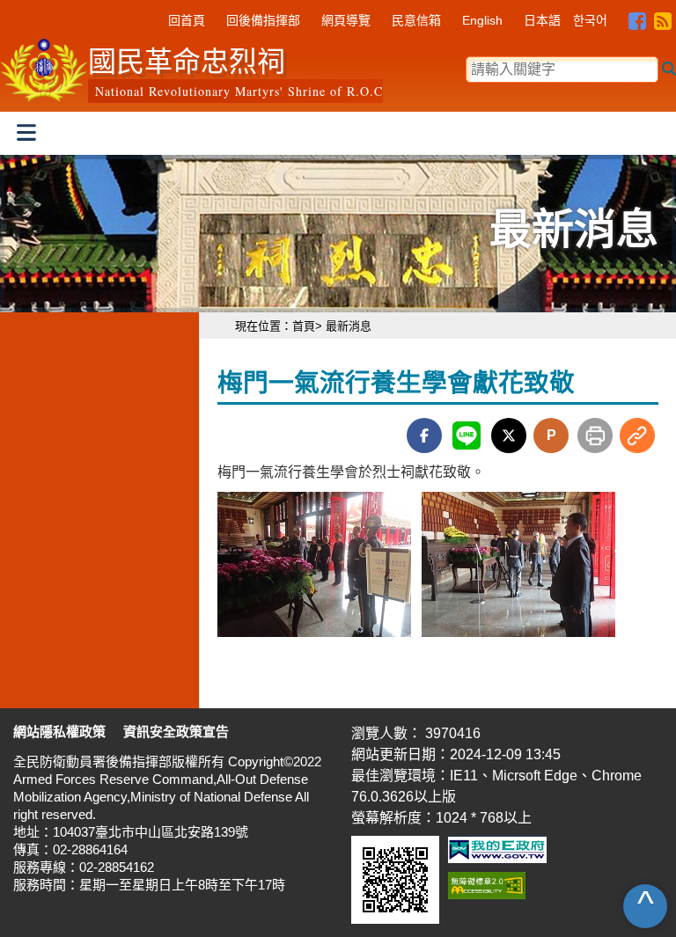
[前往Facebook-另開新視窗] (637, 16)
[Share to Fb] (424, 435)
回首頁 (186, 20)
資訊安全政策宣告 (176, 731)
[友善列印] (595, 434)
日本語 (542, 20)
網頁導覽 (346, 20)
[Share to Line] (466, 435)
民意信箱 (416, 20)
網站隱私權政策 (59, 731)
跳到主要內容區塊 (56, 11)
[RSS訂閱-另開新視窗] (663, 16)
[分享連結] (637, 435)
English (482, 20)
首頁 (303, 326)
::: (156, 18)
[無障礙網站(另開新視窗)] (486, 889)
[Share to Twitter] (508, 435)
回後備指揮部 (263, 20)
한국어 (590, 20)
